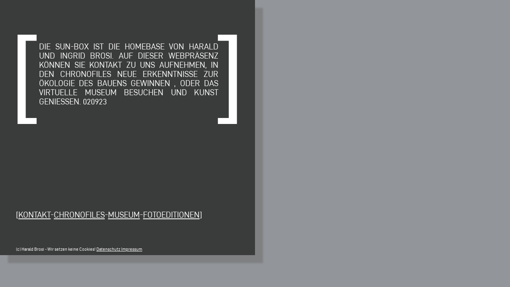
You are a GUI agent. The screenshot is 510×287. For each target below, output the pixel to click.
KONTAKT (34, 214)
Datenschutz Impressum (119, 249)
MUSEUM (124, 214)
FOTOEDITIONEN (171, 214)
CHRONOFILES (79, 214)
